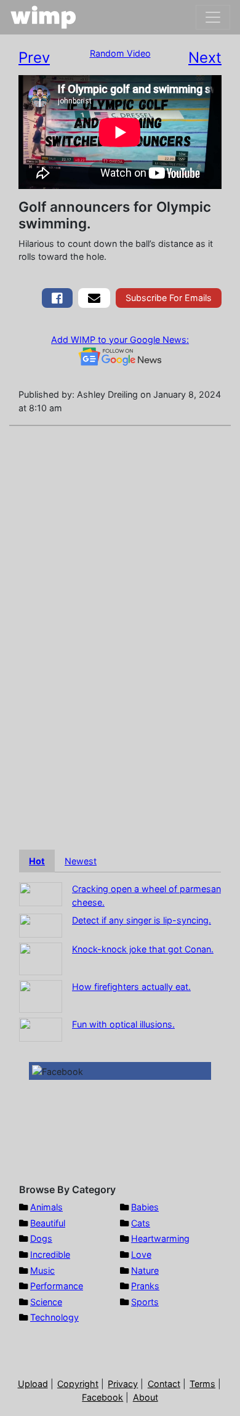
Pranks (145, 1286)
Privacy (123, 1383)
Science (46, 1302)
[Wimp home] (43, 17)
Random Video (120, 53)
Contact (164, 1383)
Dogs (41, 1238)
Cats (140, 1223)
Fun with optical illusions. (123, 1024)
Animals (46, 1207)
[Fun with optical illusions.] (40, 1029)
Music (42, 1270)
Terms (202, 1383)
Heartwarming (160, 1238)
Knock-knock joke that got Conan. (143, 949)
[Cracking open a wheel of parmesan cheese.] (40, 893)
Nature (145, 1270)
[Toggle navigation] (213, 17)
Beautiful (47, 1223)
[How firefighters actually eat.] (40, 996)
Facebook (102, 1397)
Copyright (77, 1383)
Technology (54, 1317)
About (145, 1397)
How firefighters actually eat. (131, 986)
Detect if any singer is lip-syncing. (141, 920)
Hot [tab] (37, 861)
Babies (145, 1207)
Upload (33, 1383)
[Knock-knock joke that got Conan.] (40, 958)
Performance (56, 1286)
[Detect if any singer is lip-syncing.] (40, 925)
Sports (145, 1302)
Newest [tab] (81, 861)
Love (141, 1254)
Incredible (50, 1254)
